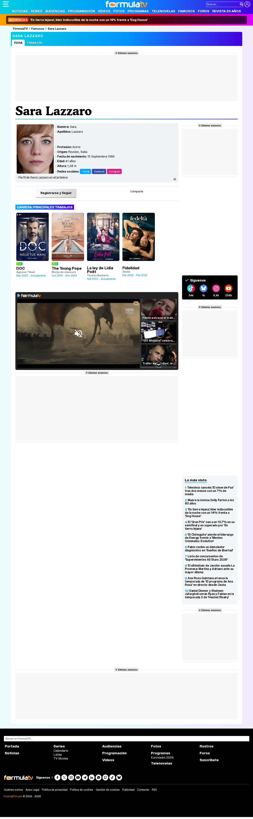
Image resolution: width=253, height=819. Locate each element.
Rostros (207, 746)
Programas (138, 11)
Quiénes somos (13, 789)
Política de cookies (81, 789)
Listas (58, 754)
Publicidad (128, 789)
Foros (203, 11)
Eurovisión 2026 (162, 757)
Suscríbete (209, 760)
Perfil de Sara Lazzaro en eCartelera (43, 177)
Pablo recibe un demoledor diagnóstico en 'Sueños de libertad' (209, 548)
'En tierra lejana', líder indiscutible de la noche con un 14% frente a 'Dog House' (78, 20)
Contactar (143, 789)
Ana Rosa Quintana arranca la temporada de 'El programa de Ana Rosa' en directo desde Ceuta (209, 581)
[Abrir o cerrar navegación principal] (6, 4)
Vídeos (104, 11)
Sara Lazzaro (57, 29)
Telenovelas (163, 11)
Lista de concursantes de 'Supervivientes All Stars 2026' (206, 558)
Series (36, 11)
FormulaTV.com (13, 796)
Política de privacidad (54, 789)
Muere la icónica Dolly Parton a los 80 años (209, 502)
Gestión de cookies (108, 789)
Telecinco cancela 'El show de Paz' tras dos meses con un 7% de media (209, 490)
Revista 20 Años (226, 11)
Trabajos (34, 43)
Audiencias (55, 11)
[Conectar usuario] (247, 4)
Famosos (186, 11)
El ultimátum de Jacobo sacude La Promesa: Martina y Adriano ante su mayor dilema (210, 568)
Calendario (61, 750)
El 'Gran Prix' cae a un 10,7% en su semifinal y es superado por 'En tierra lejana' (210, 525)
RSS (154, 789)
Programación (81, 11)
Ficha (18, 43)
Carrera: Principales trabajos (45, 207)
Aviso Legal (32, 789)
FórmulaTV (20, 29)
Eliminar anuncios (127, 53)
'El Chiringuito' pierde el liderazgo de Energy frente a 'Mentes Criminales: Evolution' (209, 537)
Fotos (119, 11)
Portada (12, 746)
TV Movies (61, 758)
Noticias (20, 11)
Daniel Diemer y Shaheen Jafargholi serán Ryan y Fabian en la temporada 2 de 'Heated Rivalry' (209, 594)
